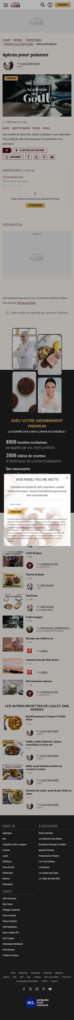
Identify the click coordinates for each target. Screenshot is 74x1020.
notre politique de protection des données (31, 527)
